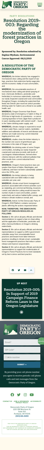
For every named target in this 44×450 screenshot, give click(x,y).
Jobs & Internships (21, 401)
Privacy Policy (22, 403)
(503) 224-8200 (22, 416)
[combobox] (6, 357)
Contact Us (7, 401)
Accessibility (35, 401)
